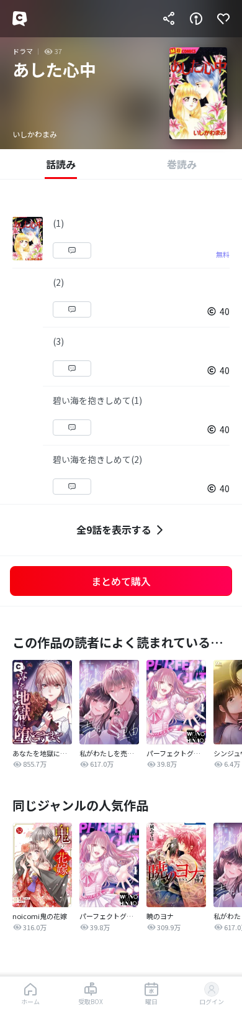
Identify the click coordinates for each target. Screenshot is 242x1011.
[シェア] (169, 19)
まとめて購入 (121, 581)
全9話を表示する (113, 529)
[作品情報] (196, 19)
